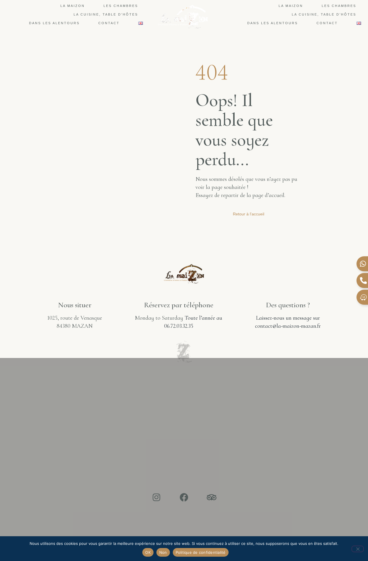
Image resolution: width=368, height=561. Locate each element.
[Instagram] (156, 497)
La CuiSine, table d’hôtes (106, 14)
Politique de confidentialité (201, 552)
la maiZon (72, 5)
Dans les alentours (54, 23)
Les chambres (120, 5)
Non (163, 552)
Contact (109, 23)
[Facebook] (184, 497)
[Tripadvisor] (211, 497)
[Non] (358, 549)
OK (148, 552)
